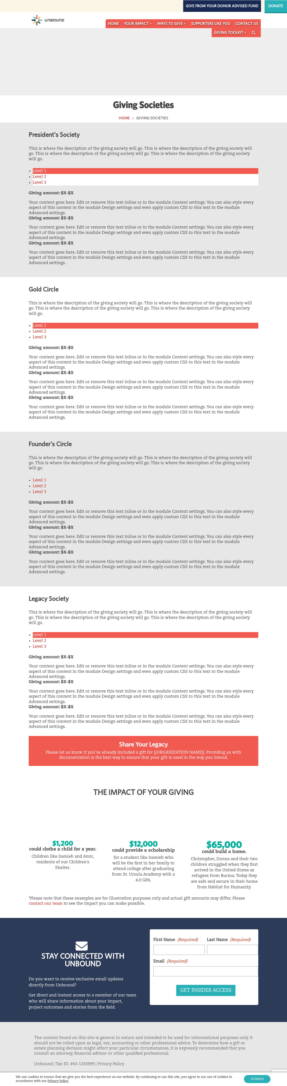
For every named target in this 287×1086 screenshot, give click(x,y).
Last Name (229, 940)
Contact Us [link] (246, 24)
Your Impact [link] (136, 24)
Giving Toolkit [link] (228, 32)
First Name (175, 940)
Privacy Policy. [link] (58, 1081)
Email (170, 961)
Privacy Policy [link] (111, 1064)
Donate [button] (275, 6)
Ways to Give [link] (170, 24)
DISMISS (257, 1079)
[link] (48, 20)
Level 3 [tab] (39, 183)
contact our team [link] (46, 904)
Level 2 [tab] (39, 177)
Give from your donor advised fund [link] (222, 6)
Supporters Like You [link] (210, 24)
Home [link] (113, 24)
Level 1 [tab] (39, 171)
